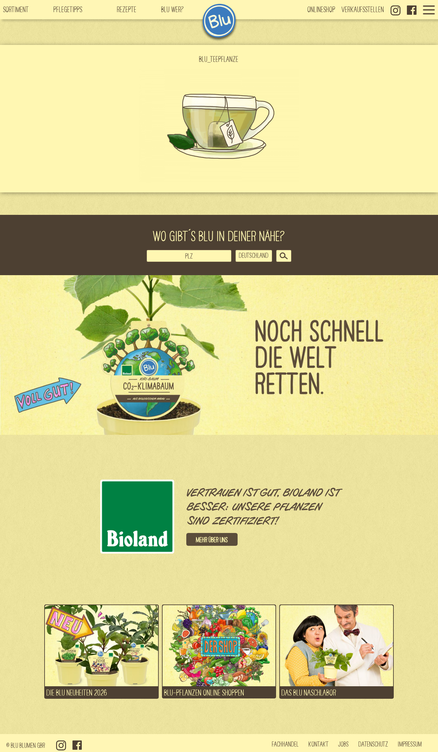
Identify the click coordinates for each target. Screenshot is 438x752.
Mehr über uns (212, 539)
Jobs (343, 743)
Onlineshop (321, 9)
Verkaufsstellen (363, 9)
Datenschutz (373, 743)
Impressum (410, 743)
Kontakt (318, 743)
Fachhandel (285, 743)
